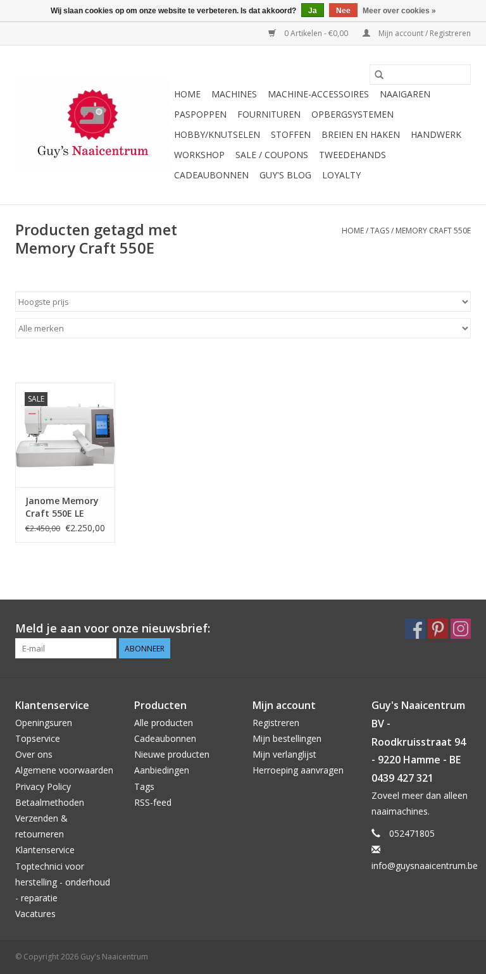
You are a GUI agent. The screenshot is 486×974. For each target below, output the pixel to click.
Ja (312, 10)
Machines (234, 94)
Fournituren (269, 114)
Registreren (275, 723)
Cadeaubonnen (211, 175)
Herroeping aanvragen (298, 770)
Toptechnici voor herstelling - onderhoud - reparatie (62, 882)
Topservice (37, 738)
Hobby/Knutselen (217, 134)
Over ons (34, 754)
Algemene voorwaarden (64, 770)
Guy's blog (285, 175)
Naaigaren (405, 94)
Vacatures (35, 914)
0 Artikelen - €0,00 (316, 33)
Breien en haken (360, 134)
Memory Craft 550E (433, 230)
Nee (343, 10)
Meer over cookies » (399, 10)
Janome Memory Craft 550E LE (62, 507)
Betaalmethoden (49, 802)
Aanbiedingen (161, 770)
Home (187, 94)
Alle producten (163, 723)
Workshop (199, 155)
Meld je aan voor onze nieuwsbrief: (112, 628)
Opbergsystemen (352, 114)
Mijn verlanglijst (284, 754)
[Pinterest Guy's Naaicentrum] (438, 629)
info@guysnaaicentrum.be (424, 866)
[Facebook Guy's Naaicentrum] (415, 629)
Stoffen (291, 134)
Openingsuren (43, 723)
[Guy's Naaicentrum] (92, 125)
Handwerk (436, 134)
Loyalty (341, 175)
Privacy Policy (43, 786)
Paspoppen (200, 114)
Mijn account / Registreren (424, 33)
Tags (379, 230)
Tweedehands (352, 155)
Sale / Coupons (271, 155)
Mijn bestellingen (286, 738)
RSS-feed (152, 802)
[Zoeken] (379, 75)
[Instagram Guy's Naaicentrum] (461, 629)
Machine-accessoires (318, 94)
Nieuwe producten (171, 754)
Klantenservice (45, 850)
